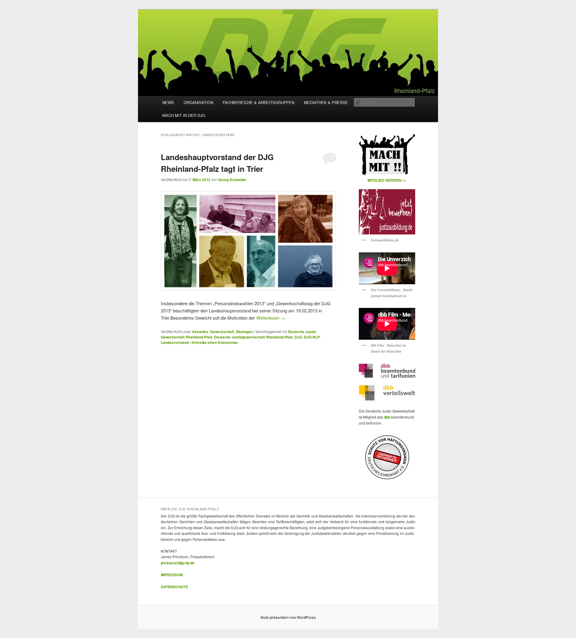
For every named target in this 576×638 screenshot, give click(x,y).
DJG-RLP (312, 337)
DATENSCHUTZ (174, 586)
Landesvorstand (175, 342)
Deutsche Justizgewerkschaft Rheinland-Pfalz (253, 337)
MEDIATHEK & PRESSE (326, 102)
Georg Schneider (232, 179)
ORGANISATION (198, 102)
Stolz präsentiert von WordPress (288, 617)
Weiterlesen (270, 318)
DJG (298, 337)
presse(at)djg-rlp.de (177, 562)
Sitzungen (244, 331)
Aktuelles (200, 331)
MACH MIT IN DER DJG (183, 115)
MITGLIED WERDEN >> (387, 180)
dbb (387, 417)
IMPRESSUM (172, 574)
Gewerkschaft (222, 331)
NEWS (168, 102)
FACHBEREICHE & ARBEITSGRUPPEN (258, 102)
